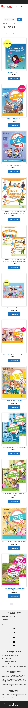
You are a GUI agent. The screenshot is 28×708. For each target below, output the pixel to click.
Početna (3, 22)
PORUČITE (8, 2)
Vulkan (6, 23)
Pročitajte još (14, 78)
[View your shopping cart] (21, 6)
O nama (15, 2)
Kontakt (21, 2)
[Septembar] (7, 6)
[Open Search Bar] (16, 6)
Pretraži (20, 19)
